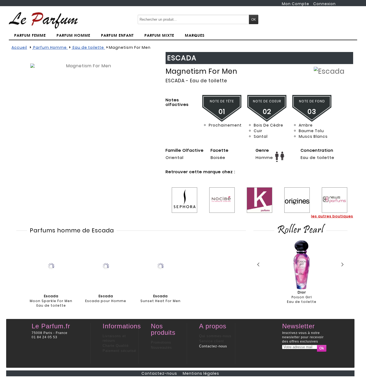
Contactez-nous (213, 346)
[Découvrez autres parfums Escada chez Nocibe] (222, 196)
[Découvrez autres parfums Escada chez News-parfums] (334, 196)
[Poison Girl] (301, 264)
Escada (175, 80)
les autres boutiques (332, 216)
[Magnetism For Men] (86, 120)
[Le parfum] (43, 20)
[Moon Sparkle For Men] (51, 265)
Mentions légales (201, 373)
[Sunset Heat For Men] (160, 265)
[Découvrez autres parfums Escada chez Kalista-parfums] (259, 196)
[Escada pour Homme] (106, 265)
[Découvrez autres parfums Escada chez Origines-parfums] (297, 196)
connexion (324, 3)
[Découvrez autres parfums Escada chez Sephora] (184, 196)
